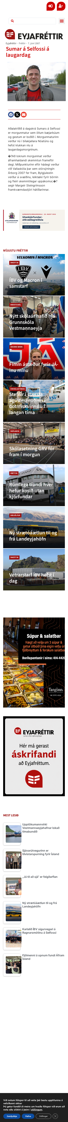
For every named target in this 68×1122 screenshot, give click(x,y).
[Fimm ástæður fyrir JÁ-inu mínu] (34, 359)
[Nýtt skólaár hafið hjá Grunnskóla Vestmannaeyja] (34, 317)
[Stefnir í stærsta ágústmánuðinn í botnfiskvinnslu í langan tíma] (34, 401)
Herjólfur (15, 515)
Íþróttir (14, 263)
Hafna (28, 1116)
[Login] (51, 6)
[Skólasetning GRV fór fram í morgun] (34, 443)
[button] (62, 21)
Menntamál (15, 305)
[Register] (61, 6)
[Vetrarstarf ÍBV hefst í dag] (34, 569)
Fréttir (22, 43)
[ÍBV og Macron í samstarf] (34, 275)
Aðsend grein (16, 347)
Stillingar (43, 1116)
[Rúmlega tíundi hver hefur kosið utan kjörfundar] (34, 485)
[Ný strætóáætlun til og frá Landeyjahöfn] (34, 527)
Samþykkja (12, 1116)
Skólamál (15, 431)
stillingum (36, 1109)
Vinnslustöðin (17, 389)
